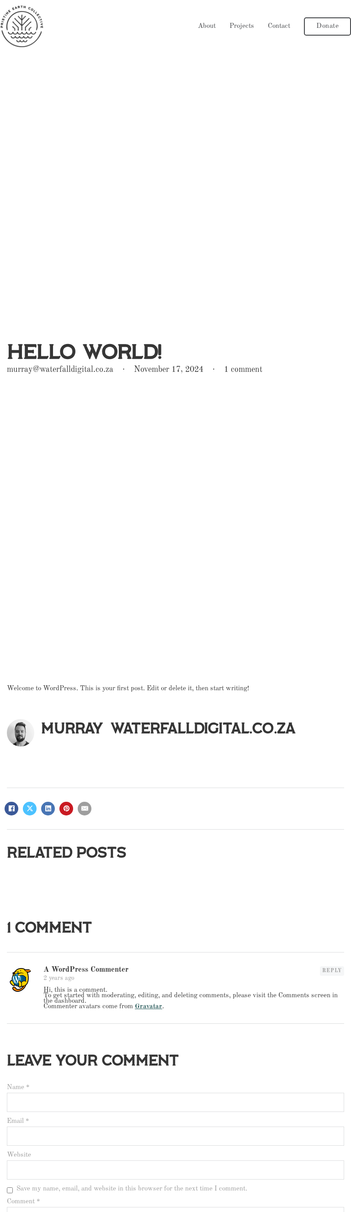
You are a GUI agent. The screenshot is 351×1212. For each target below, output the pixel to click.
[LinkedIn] (48, 808)
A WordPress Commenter (85, 970)
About (207, 26)
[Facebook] (11, 808)
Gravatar (148, 1006)
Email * (18, 1121)
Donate (327, 26)
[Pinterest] (66, 808)
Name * (18, 1087)
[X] (30, 808)
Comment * (23, 1202)
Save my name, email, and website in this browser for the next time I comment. (131, 1189)
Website (19, 1155)
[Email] (84, 808)
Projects (241, 26)
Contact (279, 26)
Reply (332, 971)
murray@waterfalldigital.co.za (168, 729)
